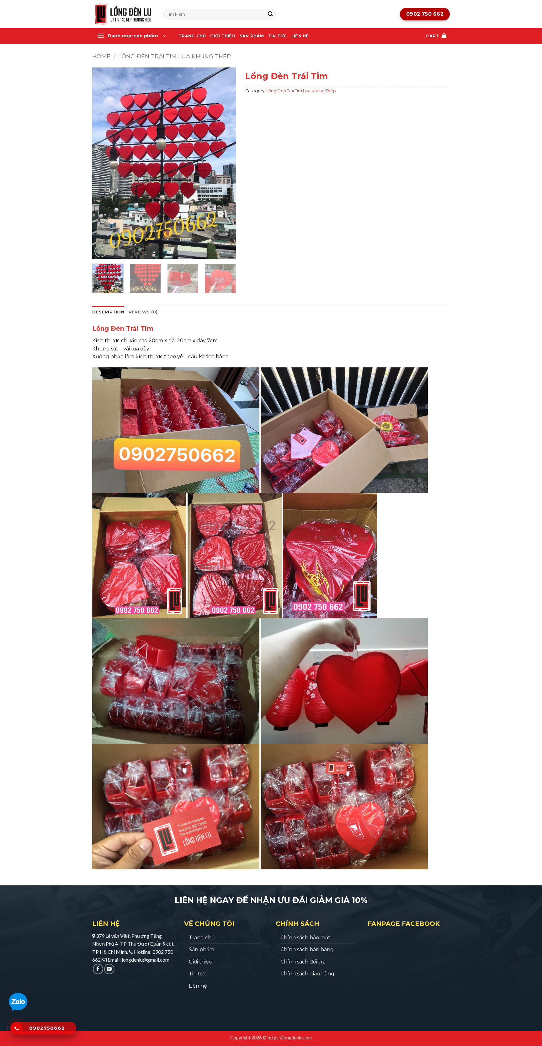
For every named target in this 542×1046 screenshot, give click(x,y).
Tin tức (277, 36)
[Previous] (103, 163)
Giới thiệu (222, 36)
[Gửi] (270, 14)
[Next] (225, 163)
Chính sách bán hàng (307, 950)
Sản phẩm (252, 36)
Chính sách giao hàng (307, 974)
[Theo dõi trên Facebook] (98, 969)
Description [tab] (108, 312)
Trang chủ (192, 36)
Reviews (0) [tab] (143, 312)
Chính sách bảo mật (305, 938)
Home (101, 56)
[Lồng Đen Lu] (123, 14)
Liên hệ (300, 36)
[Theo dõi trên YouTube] (109, 969)
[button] (131, 36)
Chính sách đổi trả (303, 962)
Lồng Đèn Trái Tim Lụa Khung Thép (174, 56)
